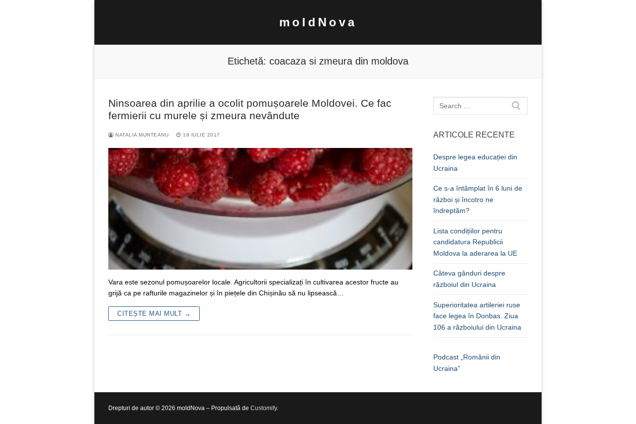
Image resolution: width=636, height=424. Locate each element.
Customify (263, 408)
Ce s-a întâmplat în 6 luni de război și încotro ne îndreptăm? (477, 199)
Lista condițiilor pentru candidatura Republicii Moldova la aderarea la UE (475, 242)
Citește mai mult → (154, 313)
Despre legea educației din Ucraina (475, 162)
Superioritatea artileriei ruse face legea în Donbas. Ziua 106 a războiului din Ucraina (477, 316)
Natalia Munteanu (141, 135)
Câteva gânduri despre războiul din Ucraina (469, 278)
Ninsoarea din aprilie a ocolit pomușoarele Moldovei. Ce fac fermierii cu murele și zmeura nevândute (250, 109)
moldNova (318, 22)
